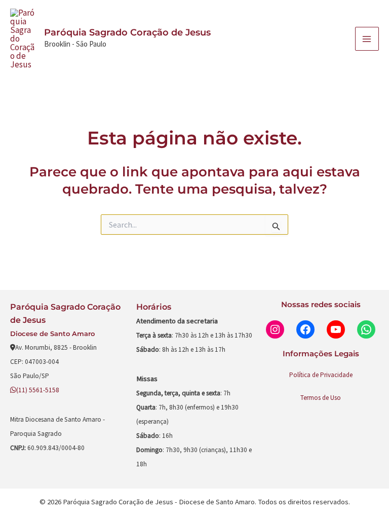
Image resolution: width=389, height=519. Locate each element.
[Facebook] (305, 329)
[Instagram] (275, 329)
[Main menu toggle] (367, 39)
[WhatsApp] (366, 329)
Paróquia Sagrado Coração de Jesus (127, 32)
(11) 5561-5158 (37, 390)
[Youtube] (336, 329)
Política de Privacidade (321, 374)
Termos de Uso (320, 397)
